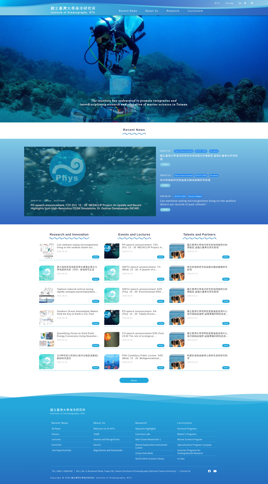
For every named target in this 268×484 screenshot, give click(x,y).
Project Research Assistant (183, 151)
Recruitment (214, 151)
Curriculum (195, 10)
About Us (151, 10)
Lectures (48, 201)
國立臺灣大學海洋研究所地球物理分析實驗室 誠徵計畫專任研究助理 (199, 157)
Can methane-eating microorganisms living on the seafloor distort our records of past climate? (198, 202)
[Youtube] (215, 471)
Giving (229, 3)
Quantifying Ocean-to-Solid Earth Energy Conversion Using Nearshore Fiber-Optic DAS (77, 336)
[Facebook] (209, 471)
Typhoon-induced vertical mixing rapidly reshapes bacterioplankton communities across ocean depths (76, 292)
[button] (252, 3)
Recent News (128, 10)
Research (173, 10)
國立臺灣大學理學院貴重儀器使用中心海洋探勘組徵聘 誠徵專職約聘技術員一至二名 (207, 314)
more (165, 164)
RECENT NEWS (59, 201)
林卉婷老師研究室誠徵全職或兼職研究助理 (185, 180)
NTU (217, 3)
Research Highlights (195, 196)
